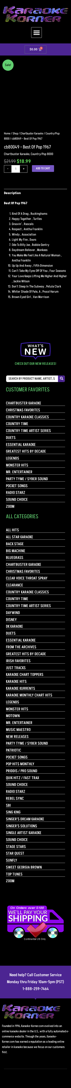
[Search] (61, 378)
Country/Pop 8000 (42, 154)
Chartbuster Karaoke (31, 133)
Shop (15, 133)
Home (7, 133)
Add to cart (43, 168)
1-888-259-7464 (35, 989)
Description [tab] (12, 193)
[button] (36, 32)
